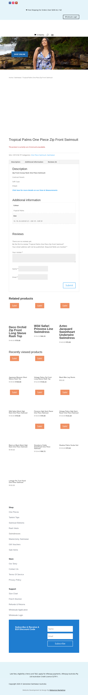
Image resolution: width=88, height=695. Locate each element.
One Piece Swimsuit (38, 155)
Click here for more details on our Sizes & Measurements (34, 190)
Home (11, 77)
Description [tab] (15, 162)
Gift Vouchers (15, 544)
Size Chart (13, 594)
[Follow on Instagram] (13, 3)
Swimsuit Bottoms (16, 523)
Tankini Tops (14, 517)
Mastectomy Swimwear (19, 539)
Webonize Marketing (57, 690)
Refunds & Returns (17, 604)
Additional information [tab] (34, 162)
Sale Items (13, 550)
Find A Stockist (15, 599)
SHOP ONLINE (19, 54)
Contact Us (13, 569)
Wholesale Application (18, 610)
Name (15, 269)
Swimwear (17, 77)
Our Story (13, 564)
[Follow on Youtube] (16, 3)
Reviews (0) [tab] (52, 162)
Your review (17, 252)
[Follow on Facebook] (10, 3)
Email (15, 277)
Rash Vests (14, 528)
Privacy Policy (15, 580)
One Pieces (14, 512)
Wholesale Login (71, 17)
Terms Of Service (16, 574)
